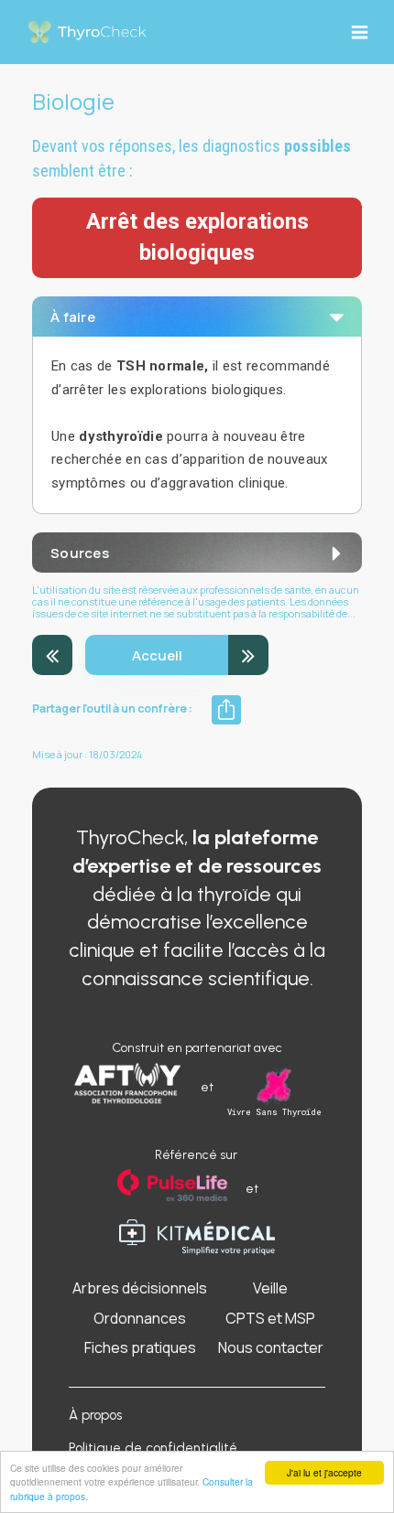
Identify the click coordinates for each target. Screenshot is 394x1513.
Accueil (157, 655)
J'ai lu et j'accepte (324, 1472)
